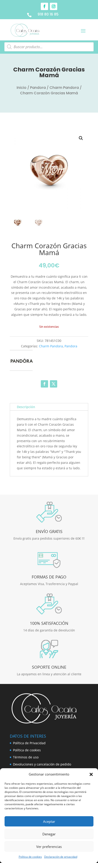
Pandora (38, 87)
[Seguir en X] (53, 384)
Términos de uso (26, 757)
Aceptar (49, 821)
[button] (91, 774)
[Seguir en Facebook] (44, 6)
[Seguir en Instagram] (53, 6)
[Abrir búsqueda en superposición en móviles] (48, 46)
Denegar (49, 834)
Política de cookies (30, 857)
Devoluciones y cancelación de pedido (42, 764)
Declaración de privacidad (60, 857)
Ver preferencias (49, 846)
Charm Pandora (64, 87)
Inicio (21, 87)
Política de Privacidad (29, 743)
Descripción (26, 407)
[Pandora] (21, 361)
